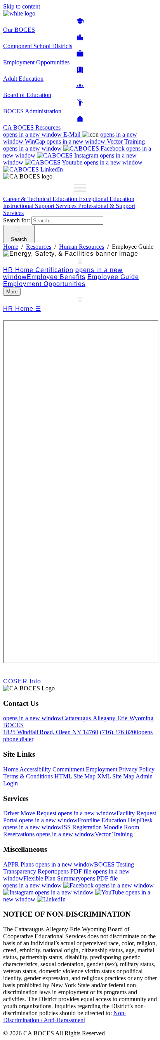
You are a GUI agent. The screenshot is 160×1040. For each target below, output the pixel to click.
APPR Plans (18, 864)
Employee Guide (113, 277)
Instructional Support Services (40, 206)
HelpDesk (140, 820)
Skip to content (21, 6)
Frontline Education (72, 820)
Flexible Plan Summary (66, 875)
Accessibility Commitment (51, 769)
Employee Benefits (63, 273)
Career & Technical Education (41, 199)
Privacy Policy (137, 769)
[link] (80, 292)
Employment (101, 769)
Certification (54, 270)
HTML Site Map (75, 776)
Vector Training (96, 141)
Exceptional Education (106, 199)
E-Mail (42, 134)
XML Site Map (115, 776)
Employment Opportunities (44, 284)
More (11, 292)
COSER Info (22, 681)
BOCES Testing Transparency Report (68, 868)
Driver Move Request (29, 813)
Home (10, 769)
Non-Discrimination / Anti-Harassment (64, 1016)
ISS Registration (52, 827)
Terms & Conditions (28, 776)
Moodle (112, 827)
